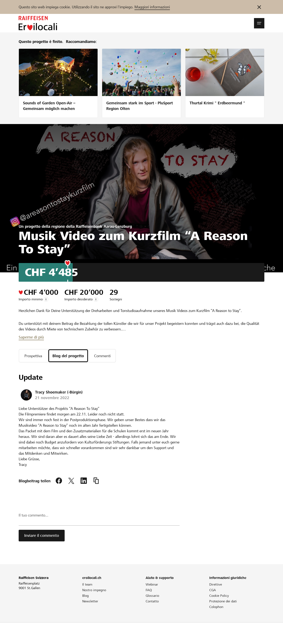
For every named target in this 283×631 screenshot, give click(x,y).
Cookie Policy (219, 596)
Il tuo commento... (33, 515)
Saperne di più (31, 337)
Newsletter (90, 601)
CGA (212, 590)
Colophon (216, 607)
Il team (87, 584)
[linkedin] (84, 481)
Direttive (215, 584)
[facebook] (59, 481)
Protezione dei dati (223, 601)
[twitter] (71, 481)
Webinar (152, 584)
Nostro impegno (94, 590)
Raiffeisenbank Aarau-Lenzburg (104, 226)
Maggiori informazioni (152, 7)
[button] (259, 23)
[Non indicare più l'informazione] (259, 7)
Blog (85, 596)
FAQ (149, 590)
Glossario (152, 596)
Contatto (152, 601)
